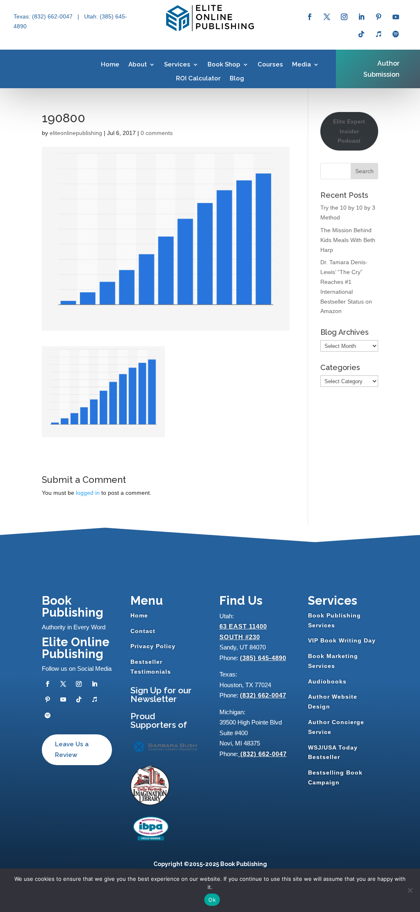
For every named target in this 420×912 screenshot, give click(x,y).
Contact (142, 631)
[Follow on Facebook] (309, 16)
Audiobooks (327, 681)
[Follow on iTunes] (378, 34)
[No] (410, 890)
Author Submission (381, 68)
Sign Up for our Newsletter (161, 694)
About (137, 64)
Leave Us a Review (72, 750)
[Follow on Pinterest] (378, 16)
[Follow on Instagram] (344, 16)
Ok (212, 899)
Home (110, 64)
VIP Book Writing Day (342, 640)
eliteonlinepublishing (76, 133)
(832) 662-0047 (263, 695)
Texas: (23, 16)
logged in (88, 492)
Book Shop (224, 64)
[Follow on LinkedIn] (361, 16)
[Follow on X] (326, 16)
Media (301, 64)
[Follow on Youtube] (395, 16)
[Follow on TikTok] (361, 34)
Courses (270, 64)
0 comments (157, 133)
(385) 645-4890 (263, 657)
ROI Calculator (198, 78)
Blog (237, 78)
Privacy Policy (153, 646)
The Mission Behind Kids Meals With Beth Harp (347, 240)
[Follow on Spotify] (395, 34)
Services (177, 64)
